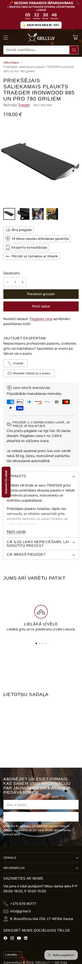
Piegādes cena (41, 319)
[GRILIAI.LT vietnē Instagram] (12, 939)
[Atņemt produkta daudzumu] (7, 282)
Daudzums (11, 273)
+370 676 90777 (23, 904)
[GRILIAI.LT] (41, 37)
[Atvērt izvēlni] (5, 37)
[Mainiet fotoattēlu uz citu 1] (9, 214)
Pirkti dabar (41, 306)
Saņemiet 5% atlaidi (6, 482)
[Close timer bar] (77, 3)
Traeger (24, 105)
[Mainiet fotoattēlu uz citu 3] (38, 214)
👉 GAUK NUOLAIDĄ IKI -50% (41, 25)
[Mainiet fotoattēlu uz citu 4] (52, 214)
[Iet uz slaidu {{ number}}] (36, 643)
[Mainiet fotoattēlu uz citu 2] (23, 214)
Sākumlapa (11, 62)
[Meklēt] (74, 50)
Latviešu (11, 954)
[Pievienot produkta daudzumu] (22, 282)
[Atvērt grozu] (75, 37)
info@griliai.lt (20, 911)
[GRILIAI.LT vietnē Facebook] (5, 939)
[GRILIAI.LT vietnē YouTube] (18, 939)
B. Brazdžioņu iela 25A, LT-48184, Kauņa (41, 919)
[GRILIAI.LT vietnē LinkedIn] (25, 939)
